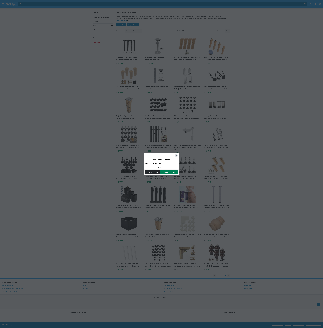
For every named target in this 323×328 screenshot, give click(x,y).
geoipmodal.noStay (152, 172)
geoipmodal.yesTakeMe (169, 172)
